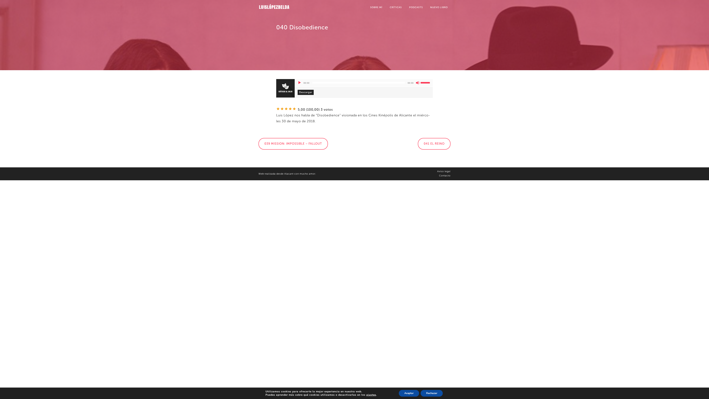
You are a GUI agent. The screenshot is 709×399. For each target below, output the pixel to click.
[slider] (426, 82)
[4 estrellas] (290, 109)
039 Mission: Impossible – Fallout (293, 143)
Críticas (396, 7)
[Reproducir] (299, 83)
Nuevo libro (439, 7)
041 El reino (434, 143)
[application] (364, 82)
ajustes (371, 395)
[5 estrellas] (294, 109)
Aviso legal (444, 171)
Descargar (305, 92)
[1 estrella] (278, 109)
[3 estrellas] (286, 109)
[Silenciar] (417, 83)
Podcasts (416, 7)
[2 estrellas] (282, 109)
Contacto (445, 175)
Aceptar (409, 393)
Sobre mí (376, 7)
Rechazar (431, 393)
